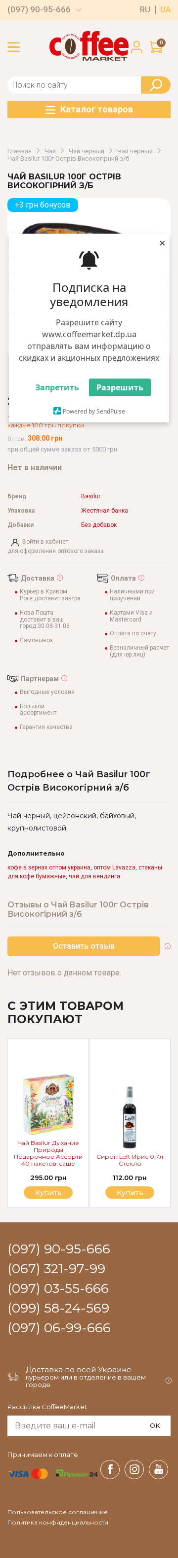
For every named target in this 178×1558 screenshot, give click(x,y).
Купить (130, 1192)
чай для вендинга (94, 876)
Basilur (90, 496)
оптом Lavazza (114, 867)
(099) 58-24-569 (58, 1308)
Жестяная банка (104, 511)
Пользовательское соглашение (57, 1512)
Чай (50, 151)
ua (165, 9)
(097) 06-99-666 (59, 1328)
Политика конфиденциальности (57, 1522)
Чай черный (86, 151)
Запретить (57, 387)
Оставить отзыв (84, 946)
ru (145, 9)
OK (155, 1425)
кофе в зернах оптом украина (48, 867)
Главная (19, 151)
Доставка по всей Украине (79, 1369)
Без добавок (99, 525)
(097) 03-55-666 (58, 1288)
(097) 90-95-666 (39, 9)
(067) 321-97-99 (56, 1269)
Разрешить (119, 387)
